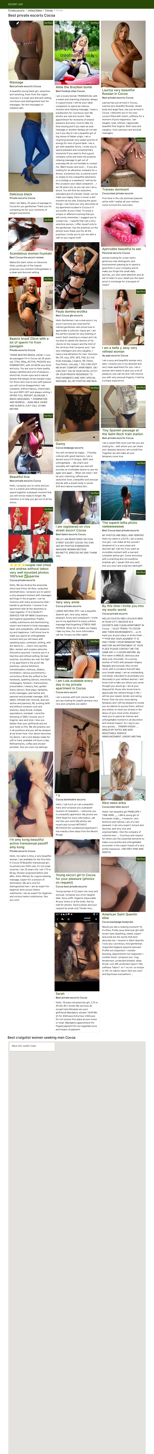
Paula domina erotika (71, 311)
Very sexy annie (67, 602)
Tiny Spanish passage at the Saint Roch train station (122, 432)
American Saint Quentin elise (119, 916)
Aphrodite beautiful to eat (121, 249)
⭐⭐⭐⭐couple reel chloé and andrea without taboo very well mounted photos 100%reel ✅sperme (30, 570)
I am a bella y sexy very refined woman (119, 349)
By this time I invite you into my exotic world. (123, 608)
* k (58, 795)
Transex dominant (115, 189)
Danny (60, 444)
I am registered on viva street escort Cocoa (73, 528)
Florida (49, 10)
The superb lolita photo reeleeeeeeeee (119, 524)
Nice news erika (114, 803)
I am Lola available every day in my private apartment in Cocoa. (74, 684)
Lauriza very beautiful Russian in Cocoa (118, 92)
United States (35, 10)
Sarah (60, 993)
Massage (16, 82)
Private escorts (16, 10)
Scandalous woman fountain (31, 253)
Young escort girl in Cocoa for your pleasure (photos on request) (75, 878)
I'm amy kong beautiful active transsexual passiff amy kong (29, 843)
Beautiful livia (20, 477)
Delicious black (21, 194)
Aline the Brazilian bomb (74, 87)
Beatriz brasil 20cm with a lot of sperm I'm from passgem (29, 342)
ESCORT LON (15, 4)
